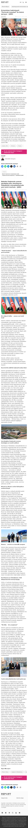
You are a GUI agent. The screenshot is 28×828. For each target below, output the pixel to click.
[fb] (2, 166)
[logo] (4, 2)
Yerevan (13, 145)
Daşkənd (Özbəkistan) (17, 772)
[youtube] (19, 813)
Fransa (19, 145)
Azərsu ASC (5, 145)
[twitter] (11, 166)
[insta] (6, 813)
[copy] (20, 166)
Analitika (3, 16)
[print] (17, 166)
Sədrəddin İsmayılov (10, 158)
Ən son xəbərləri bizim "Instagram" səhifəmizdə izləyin (13, 151)
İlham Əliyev (5, 6)
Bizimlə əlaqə (20, 798)
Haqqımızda (4, 798)
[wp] (5, 166)
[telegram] (8, 166)
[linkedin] (14, 166)
